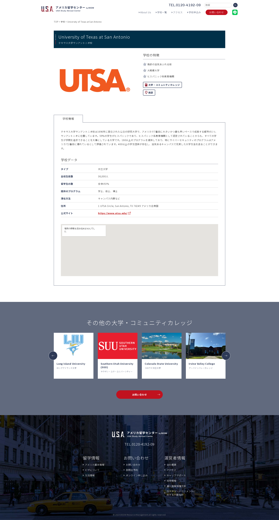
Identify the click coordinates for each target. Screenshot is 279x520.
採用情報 (171, 480)
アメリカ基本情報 (94, 464)
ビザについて (92, 470)
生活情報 (90, 475)
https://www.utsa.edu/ (112, 213)
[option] (74, 356)
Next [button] (226, 355)
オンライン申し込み (137, 475)
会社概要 (171, 464)
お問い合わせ (216, 12)
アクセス (178, 12)
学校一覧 (162, 12)
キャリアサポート (176, 475)
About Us (145, 12)
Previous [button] (53, 355)
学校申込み (195, 12)
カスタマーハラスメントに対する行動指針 (181, 492)
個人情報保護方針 (176, 486)
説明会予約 (132, 470)
